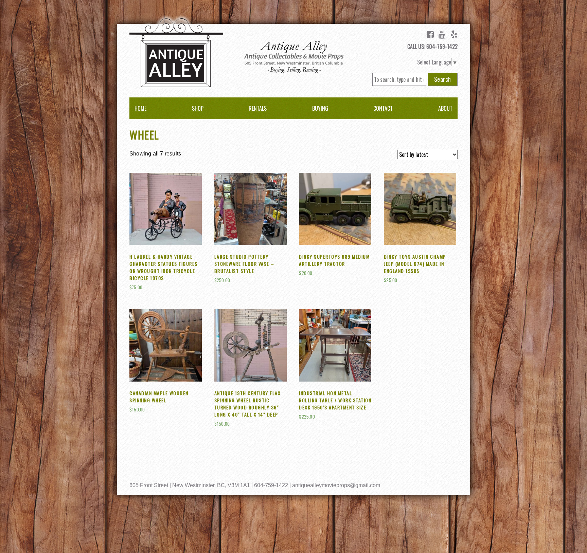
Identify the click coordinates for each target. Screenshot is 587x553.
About (445, 108)
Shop (197, 108)
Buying (320, 108)
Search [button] (442, 79)
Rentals (258, 108)
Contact (383, 108)
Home (140, 108)
